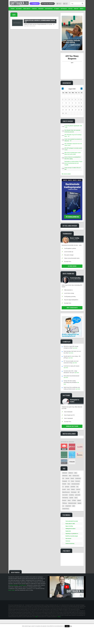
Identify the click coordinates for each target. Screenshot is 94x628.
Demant (72, 478)
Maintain (73, 489)
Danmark (67, 478)
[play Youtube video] (67, 587)
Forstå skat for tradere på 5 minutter (71, 366)
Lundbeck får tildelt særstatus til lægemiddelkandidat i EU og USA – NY (39, 21)
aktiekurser (71, 472)
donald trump (78, 478)
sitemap (59, 616)
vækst (73, 505)
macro (68, 489)
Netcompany (73, 492)
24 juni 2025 (26, 25)
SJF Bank (74, 500)
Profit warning (65, 497)
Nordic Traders (11, 590)
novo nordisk (65, 494)
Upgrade (79, 503)
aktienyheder (64, 475)
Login (66, 3)
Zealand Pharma (65, 508)
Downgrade (64, 481)
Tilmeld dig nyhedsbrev (48, 3)
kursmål (64, 489)
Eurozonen (77, 481)
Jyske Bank (73, 486)
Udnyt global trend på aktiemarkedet (71, 376)
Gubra (69, 483)
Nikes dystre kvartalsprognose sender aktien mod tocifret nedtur (72, 153)
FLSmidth (64, 483)
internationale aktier (75, 483)
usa (63, 505)
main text (78, 489)
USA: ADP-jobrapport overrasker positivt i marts (73, 148)
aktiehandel (64, 472)
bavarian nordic (76, 475)
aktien (75, 472)
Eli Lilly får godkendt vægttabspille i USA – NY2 (73, 126)
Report (76, 497)
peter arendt (77, 494)
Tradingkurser (35, 3)
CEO (63, 478)
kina (77, 486)
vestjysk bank (68, 505)
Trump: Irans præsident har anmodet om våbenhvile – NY (73, 140)
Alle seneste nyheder (66, 174)
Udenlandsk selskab (72, 503)
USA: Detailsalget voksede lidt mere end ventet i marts (73, 144)
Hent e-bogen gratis (72, 307)
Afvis (71, 626)
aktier (70, 475)
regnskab (71, 497)
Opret (59, 3)
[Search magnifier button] (83, 3)
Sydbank (79, 500)
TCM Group (64, 503)
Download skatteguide (72, 426)
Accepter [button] (67, 626)
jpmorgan (67, 486)
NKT (78, 492)
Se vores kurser (72, 266)
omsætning (71, 494)
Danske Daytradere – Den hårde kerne (18, 585)
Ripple (36, 616)
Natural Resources (66, 492)
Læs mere (75, 348)
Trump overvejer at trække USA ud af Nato (72, 168)
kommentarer (32, 25)
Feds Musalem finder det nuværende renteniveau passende (72, 131)
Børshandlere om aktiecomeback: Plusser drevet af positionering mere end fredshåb (73, 163)
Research (64, 500)
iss (63, 486)
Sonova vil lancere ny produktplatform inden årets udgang (72, 157)
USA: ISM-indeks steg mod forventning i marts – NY (73, 135)
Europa (72, 481)
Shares (69, 500)
